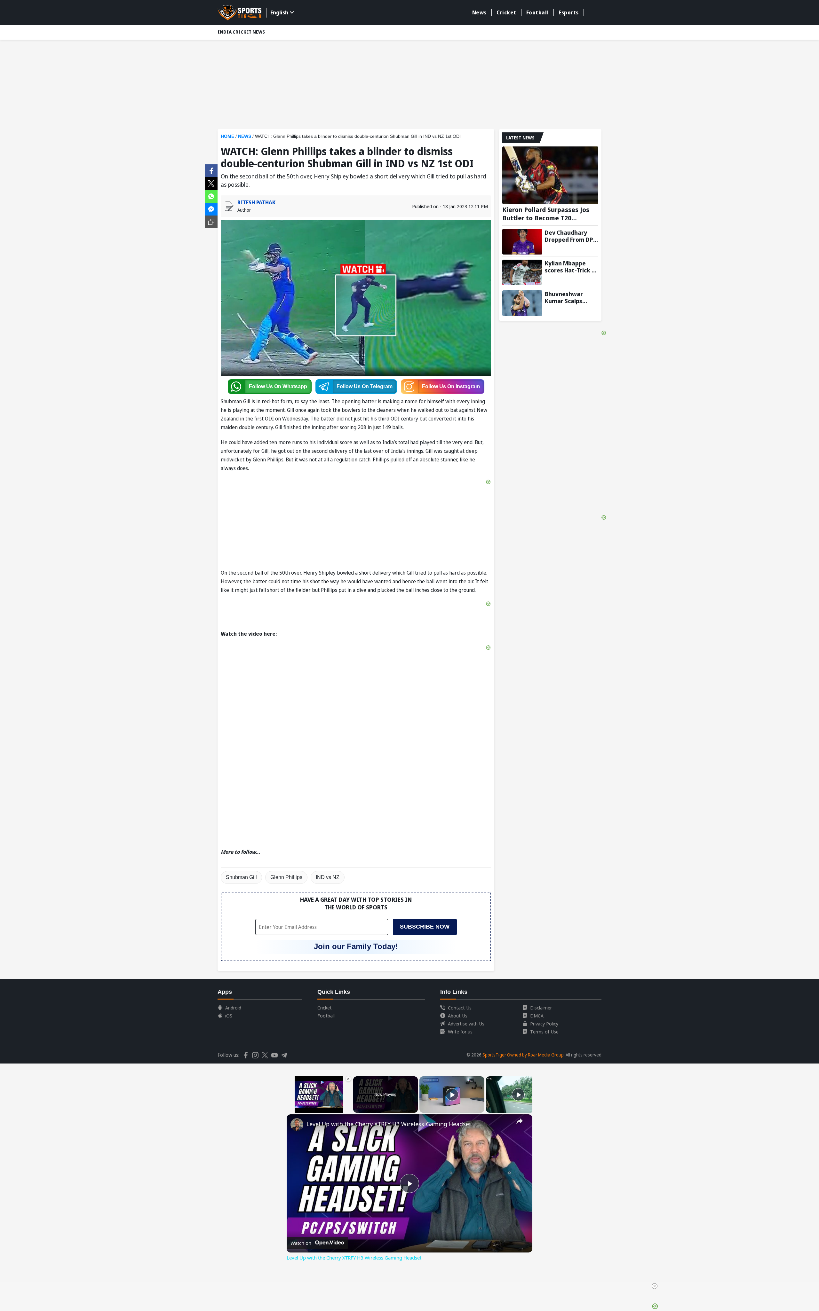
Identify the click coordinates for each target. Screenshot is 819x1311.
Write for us (460, 1031)
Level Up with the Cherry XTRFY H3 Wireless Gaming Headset (388, 1124)
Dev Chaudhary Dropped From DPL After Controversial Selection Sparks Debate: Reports (570, 236)
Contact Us (460, 1007)
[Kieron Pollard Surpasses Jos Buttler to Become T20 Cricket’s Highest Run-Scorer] (550, 175)
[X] (211, 183)
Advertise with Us (466, 1023)
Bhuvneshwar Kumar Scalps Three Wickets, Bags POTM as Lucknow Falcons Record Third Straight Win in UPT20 (568, 297)
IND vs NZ (327, 877)
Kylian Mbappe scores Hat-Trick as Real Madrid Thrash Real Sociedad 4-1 (571, 267)
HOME (227, 136)
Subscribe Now (424, 926)
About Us (457, 1015)
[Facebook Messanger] (211, 208)
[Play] (452, 1094)
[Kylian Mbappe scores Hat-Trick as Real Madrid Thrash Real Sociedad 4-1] (522, 272)
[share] (519, 1121)
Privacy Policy (544, 1023)
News (479, 12)
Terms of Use (544, 1031)
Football (537, 12)
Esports (569, 12)
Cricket (506, 12)
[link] (296, 1124)
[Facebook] (211, 170)
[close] (654, 1286)
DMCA (537, 1015)
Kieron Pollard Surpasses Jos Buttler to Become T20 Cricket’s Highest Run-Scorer (546, 214)
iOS (228, 1015)
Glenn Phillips (286, 877)
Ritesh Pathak (256, 202)
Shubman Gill (241, 877)
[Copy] (211, 222)
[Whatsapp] (211, 195)
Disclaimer (541, 1007)
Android (233, 1007)
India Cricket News (241, 32)
